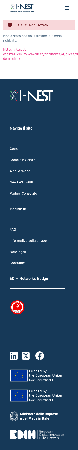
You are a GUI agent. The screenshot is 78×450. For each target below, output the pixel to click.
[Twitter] (28, 356)
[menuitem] (39, 148)
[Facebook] (40, 356)
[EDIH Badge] (17, 307)
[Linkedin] (16, 356)
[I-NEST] (22, 8)
